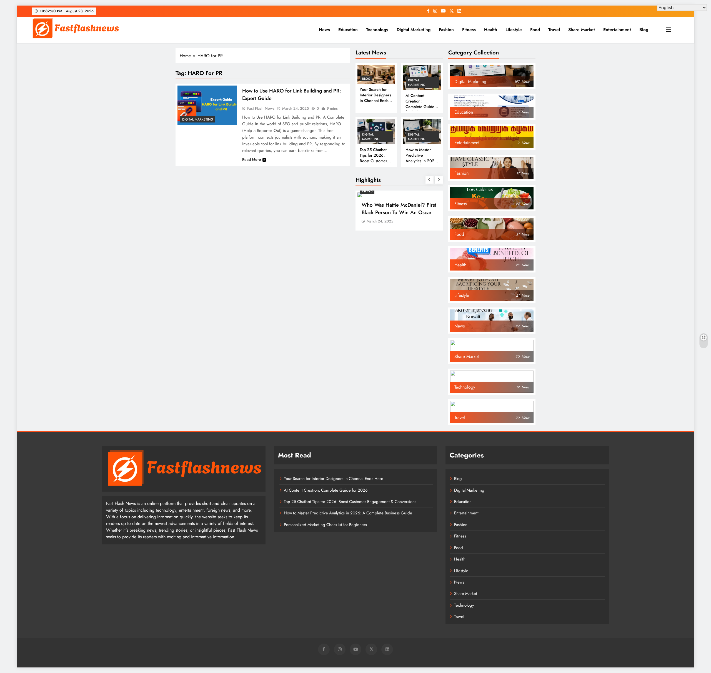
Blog (643, 29)
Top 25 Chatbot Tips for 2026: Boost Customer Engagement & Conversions (373, 161)
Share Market (581, 29)
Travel (554, 29)
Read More (251, 159)
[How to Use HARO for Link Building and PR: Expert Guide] (207, 105)
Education (348, 29)
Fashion (446, 29)
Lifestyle (513, 29)
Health (490, 29)
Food (535, 29)
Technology (377, 29)
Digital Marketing (413, 29)
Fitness (469, 29)
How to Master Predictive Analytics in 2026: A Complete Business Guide (421, 161)
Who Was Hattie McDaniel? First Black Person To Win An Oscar (399, 208)
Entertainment (617, 29)
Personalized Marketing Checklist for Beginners (325, 525)
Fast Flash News (260, 108)
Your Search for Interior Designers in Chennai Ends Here (375, 98)
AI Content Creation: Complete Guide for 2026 (419, 104)
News (324, 29)
